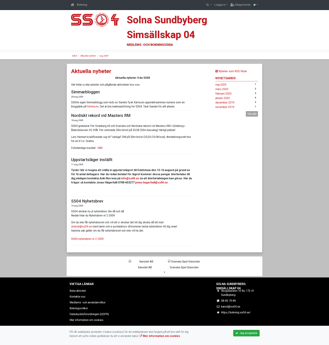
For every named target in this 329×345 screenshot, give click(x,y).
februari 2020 (223, 93)
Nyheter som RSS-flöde (232, 71)
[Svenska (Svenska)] (256, 4)
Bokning (82, 4)
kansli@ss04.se (230, 306)
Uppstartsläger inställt (91, 159)
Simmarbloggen (85, 92)
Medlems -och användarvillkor (88, 302)
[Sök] (209, 4)
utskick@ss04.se (81, 226)
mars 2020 (221, 89)
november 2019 (224, 107)
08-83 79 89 (228, 300)
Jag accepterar (247, 333)
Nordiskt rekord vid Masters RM (101, 115)
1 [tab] (164, 272)
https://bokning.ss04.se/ (236, 312)
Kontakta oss (77, 296)
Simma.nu (93, 106)
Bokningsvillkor (79, 308)
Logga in (220, 4)
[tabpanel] (145, 264)
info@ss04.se (130, 178)
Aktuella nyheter (88, 56)
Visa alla (251, 113)
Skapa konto (242, 4)
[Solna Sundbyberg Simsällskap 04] (97, 21)
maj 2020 (220, 84)
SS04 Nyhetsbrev (87, 201)
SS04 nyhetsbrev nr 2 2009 (87, 238)
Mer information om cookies (86, 320)
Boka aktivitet (78, 290)
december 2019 (224, 102)
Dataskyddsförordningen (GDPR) (89, 314)
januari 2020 (222, 98)
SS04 (74, 56)
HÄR (100, 148)
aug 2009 (104, 56)
